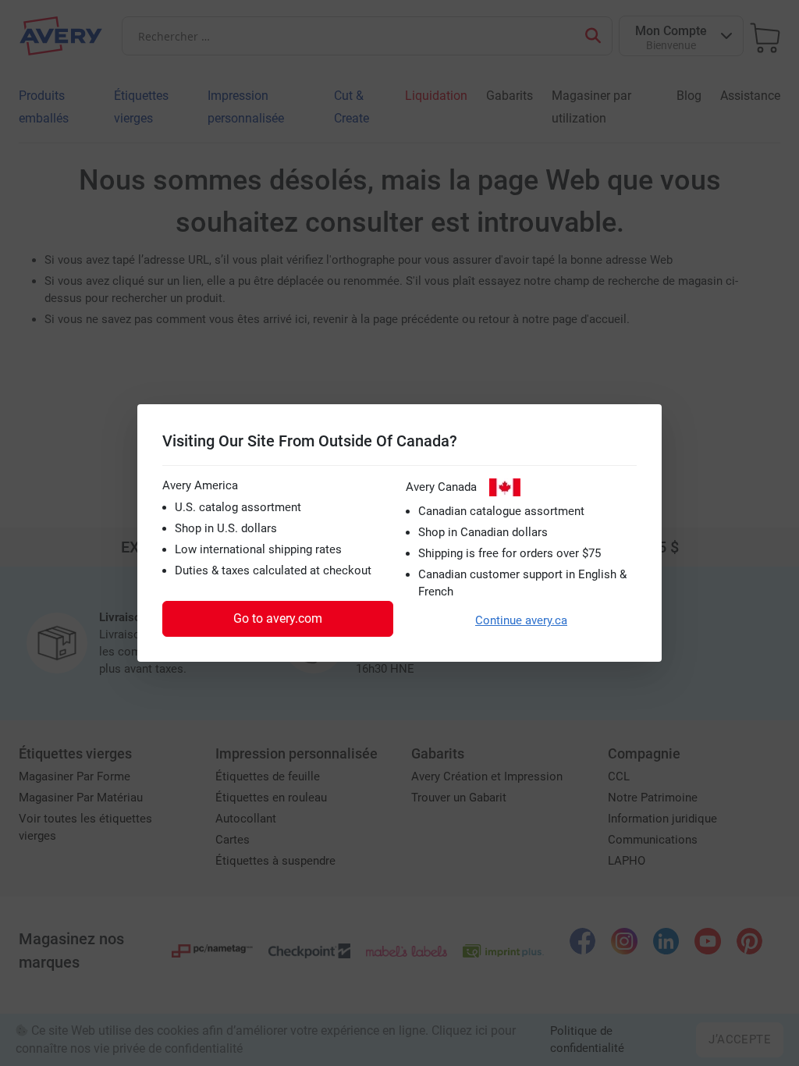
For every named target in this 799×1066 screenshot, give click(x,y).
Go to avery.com (277, 618)
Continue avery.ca (521, 620)
